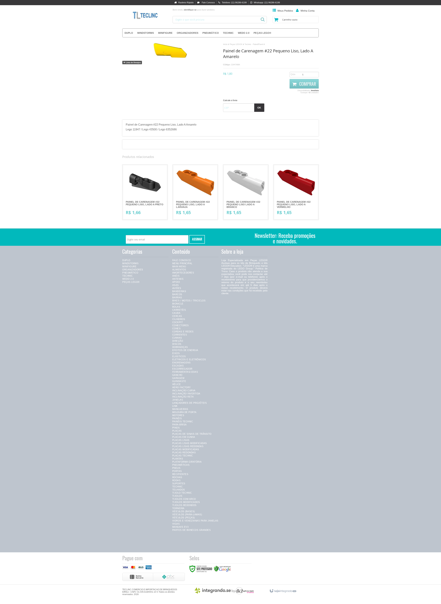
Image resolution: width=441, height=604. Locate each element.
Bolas (176, 307)
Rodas (176, 480)
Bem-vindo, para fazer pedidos (194, 10)
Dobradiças (180, 347)
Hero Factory (181, 387)
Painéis (177, 418)
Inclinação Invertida (186, 393)
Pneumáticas (181, 465)
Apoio (176, 282)
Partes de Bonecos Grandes (191, 530)
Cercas (177, 316)
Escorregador (182, 369)
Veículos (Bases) (183, 511)
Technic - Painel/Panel (254, 44)
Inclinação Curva (184, 390)
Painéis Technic (182, 421)
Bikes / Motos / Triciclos (189, 300)
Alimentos (179, 269)
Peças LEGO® (236, 44)
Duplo (126, 260)
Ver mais (147, 203)
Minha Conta (308, 10)
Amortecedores (183, 272)
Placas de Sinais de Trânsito (192, 434)
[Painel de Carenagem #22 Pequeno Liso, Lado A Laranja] (195, 192)
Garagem (178, 378)
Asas (175, 285)
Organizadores (132, 269)
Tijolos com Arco (184, 499)
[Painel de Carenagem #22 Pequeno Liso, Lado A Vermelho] (296, 192)
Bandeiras (179, 291)
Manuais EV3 (180, 527)
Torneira (178, 508)
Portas (177, 471)
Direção (177, 341)
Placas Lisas (180, 440)
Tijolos (177, 496)
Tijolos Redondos (184, 505)
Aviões (176, 288)
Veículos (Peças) (183, 517)
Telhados (178, 489)
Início (225, 44)
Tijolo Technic (182, 493)
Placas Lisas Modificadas (189, 443)
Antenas (178, 279)
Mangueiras (180, 409)
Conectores (180, 325)
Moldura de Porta (184, 412)
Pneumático (130, 272)
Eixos (176, 353)
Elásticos (179, 356)
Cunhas (177, 338)
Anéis (176, 276)
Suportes (178, 483)
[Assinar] (197, 239)
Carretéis (179, 310)
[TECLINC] (145, 15)
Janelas (177, 400)
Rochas (177, 477)
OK (259, 107)
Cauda (176, 313)
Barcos (177, 294)
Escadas (178, 365)
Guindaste (179, 381)
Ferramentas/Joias (185, 372)
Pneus (176, 468)
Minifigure (129, 266)
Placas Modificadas (185, 449)
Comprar (307, 83)
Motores (178, 415)
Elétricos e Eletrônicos (189, 359)
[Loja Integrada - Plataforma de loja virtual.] (283, 590)
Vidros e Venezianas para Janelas (195, 520)
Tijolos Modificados (186, 502)
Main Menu (179, 266)
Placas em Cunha (183, 437)
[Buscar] (262, 18)
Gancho (177, 375)
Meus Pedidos (285, 10)
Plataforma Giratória (187, 462)
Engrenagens (181, 362)
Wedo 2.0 (128, 279)
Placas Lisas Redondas (188, 446)
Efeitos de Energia (185, 350)
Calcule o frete (230, 100)
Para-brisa (179, 424)
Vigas (176, 524)
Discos (176, 344)
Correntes (179, 334)
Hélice (176, 384)
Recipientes (180, 474)
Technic (127, 276)
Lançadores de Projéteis (189, 403)
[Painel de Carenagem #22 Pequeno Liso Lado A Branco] (246, 192)
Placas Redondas (184, 452)
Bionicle (177, 303)
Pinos (176, 427)
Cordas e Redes (183, 331)
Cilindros (178, 319)
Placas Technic (182, 455)
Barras (177, 297)
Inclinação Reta (183, 396)
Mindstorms (130, 263)
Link (175, 406)
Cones (176, 328)
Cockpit (177, 322)
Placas (177, 431)
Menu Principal (182, 263)
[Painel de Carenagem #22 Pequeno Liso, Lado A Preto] (145, 192)
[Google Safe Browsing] (222, 568)
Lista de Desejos (133, 62)
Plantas (177, 458)
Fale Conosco (208, 2)
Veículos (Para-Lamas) (187, 514)
